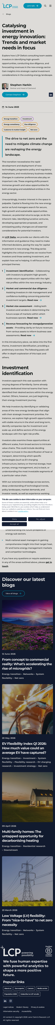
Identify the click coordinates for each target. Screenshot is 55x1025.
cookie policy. (23, 511)
